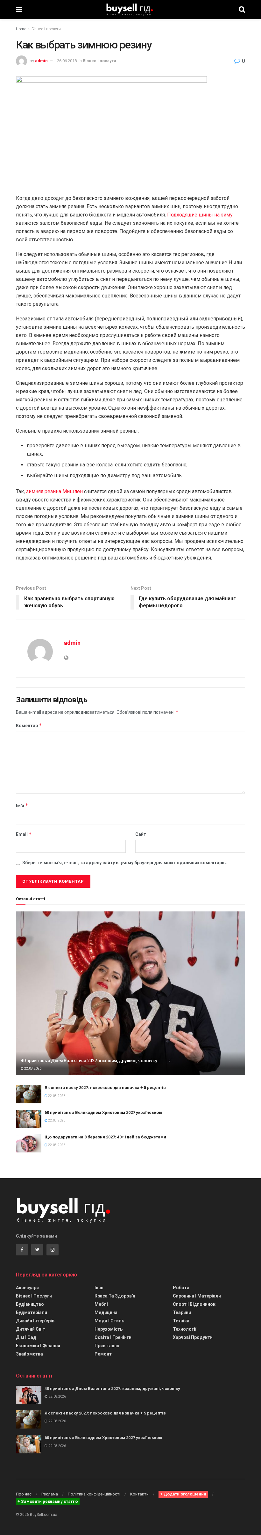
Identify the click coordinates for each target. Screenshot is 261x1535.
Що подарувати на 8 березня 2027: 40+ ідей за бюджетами (105, 1137)
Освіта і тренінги (113, 1337)
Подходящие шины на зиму (200, 215)
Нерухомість (109, 1329)
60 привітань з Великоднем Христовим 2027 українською (103, 1112)
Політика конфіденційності (94, 1494)
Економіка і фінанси (38, 1345)
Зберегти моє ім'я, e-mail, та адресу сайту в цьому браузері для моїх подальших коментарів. (124, 862)
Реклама (49, 1494)
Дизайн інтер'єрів (35, 1320)
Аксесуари (27, 1287)
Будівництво (30, 1304)
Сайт (140, 834)
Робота (181, 1287)
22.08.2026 (32, 1068)
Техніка (181, 1320)
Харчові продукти (193, 1337)
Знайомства (29, 1353)
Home (21, 29)
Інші (99, 1287)
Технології (184, 1329)
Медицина (106, 1312)
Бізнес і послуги (46, 29)
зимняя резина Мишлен (54, 491)
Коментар (29, 725)
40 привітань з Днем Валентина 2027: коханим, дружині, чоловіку (89, 1060)
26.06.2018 (67, 60)
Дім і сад (26, 1337)
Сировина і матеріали (197, 1295)
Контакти (139, 1494)
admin (41, 60)
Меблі (101, 1304)
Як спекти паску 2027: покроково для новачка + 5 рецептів (105, 1087)
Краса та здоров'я (115, 1295)
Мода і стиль (109, 1320)
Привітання (107, 1345)
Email (24, 834)
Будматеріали (31, 1312)
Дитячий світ (30, 1329)
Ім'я (22, 805)
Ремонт (103, 1353)
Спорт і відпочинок (194, 1304)
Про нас (24, 1494)
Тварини (182, 1312)
